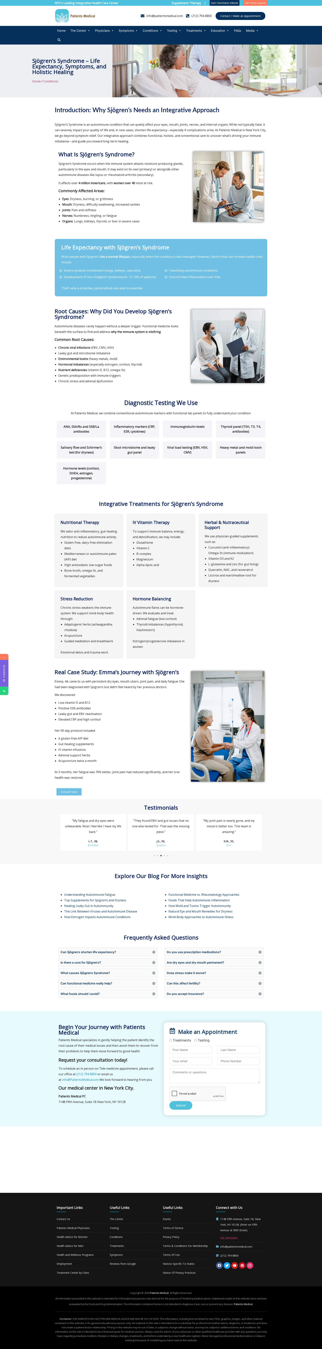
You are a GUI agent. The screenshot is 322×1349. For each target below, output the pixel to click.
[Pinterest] (242, 1265)
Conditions (150, 30)
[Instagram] (250, 1265)
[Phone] (4, 691)
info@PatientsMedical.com (80, 1080)
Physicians (102, 30)
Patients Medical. (159, 1293)
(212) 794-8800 (86, 1074)
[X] (227, 1265)
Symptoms (126, 30)
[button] (58, 832)
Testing (172, 30)
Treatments (194, 30)
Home (61, 30)
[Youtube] (234, 1265)
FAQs (237, 30)
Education (218, 30)
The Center (78, 30)
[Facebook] (219, 1265)
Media (250, 30)
